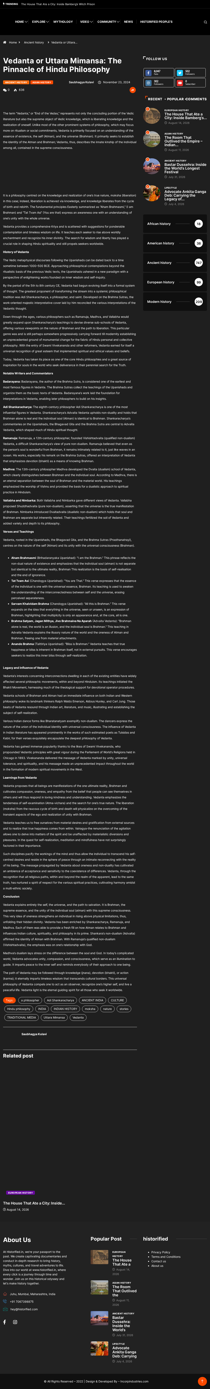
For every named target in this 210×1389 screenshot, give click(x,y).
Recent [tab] (155, 99)
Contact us (158, 1261)
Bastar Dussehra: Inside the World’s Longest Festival (185, 168)
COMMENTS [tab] (196, 99)
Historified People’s (156, 21)
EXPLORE (39, 21)
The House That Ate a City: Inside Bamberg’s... (185, 116)
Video (84, 21)
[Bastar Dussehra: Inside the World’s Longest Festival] (99, 1318)
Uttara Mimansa (54, 1017)
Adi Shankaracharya (60, 1000)
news (128, 21)
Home (19, 21)
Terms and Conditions (165, 1256)
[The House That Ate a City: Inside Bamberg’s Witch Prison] (99, 1257)
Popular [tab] (175, 99)
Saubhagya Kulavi (81, 82)
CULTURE (117, 1000)
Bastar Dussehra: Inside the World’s (121, 1323)
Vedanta (78, 1017)
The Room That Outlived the (124, 1291)
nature (107, 1009)
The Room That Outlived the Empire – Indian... (183, 141)
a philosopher (30, 1000)
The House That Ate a (122, 1262)
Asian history (41, 82)
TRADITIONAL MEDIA (21, 1017)
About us (157, 1265)
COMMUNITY (106, 21)
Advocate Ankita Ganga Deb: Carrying (124, 1352)
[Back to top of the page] (202, 1381)
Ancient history (34, 42)
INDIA (42, 1009)
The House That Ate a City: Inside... (34, 1203)
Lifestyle (170, 187)
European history (20, 1192)
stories (124, 1009)
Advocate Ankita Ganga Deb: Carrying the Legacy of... (185, 195)
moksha (90, 1009)
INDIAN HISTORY (65, 1009)
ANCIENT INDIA (92, 1000)
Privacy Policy (160, 1252)
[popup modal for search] (200, 22)
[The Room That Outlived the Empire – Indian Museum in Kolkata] (99, 1287)
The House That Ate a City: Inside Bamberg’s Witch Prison (58, 4)
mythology (63, 21)
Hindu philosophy (18, 1009)
